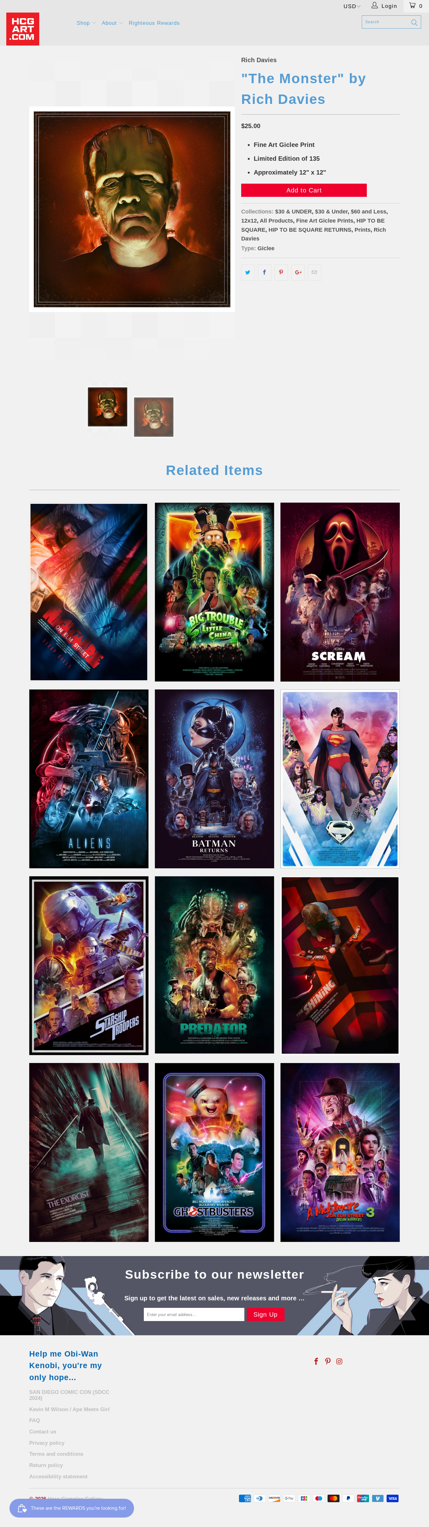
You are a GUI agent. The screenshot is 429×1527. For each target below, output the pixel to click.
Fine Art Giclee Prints (324, 221)
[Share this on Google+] (298, 272)
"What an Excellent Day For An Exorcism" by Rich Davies (89, 1152)
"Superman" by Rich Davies (340, 778)
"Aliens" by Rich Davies (89, 778)
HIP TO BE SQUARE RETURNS (310, 230)
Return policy (46, 1465)
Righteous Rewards (154, 23)
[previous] (40, 209)
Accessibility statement (58, 1477)
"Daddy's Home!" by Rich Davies (340, 965)
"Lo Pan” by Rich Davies (214, 592)
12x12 (249, 221)
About (110, 23)
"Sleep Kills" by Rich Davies (89, 592)
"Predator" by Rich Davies (214, 965)
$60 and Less (368, 211)
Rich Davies (259, 60)
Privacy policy (46, 1443)
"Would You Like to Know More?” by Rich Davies (89, 965)
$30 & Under (331, 211)
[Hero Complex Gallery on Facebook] (316, 1362)
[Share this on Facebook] (264, 272)
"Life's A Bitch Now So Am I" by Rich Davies (214, 778)
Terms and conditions (56, 1454)
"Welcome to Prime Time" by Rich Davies (340, 1152)
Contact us (42, 1432)
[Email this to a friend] (314, 272)
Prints (363, 230)
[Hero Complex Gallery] (37, 29)
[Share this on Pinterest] (281, 272)
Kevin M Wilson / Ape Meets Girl (69, 1409)
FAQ (34, 1420)
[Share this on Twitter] (248, 272)
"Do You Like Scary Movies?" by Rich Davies (340, 592)
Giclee (266, 248)
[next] (224, 209)
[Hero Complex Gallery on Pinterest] (328, 1362)
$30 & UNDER (293, 211)
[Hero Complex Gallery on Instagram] (339, 1362)
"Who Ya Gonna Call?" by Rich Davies (214, 1152)
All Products (276, 221)
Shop (84, 23)
